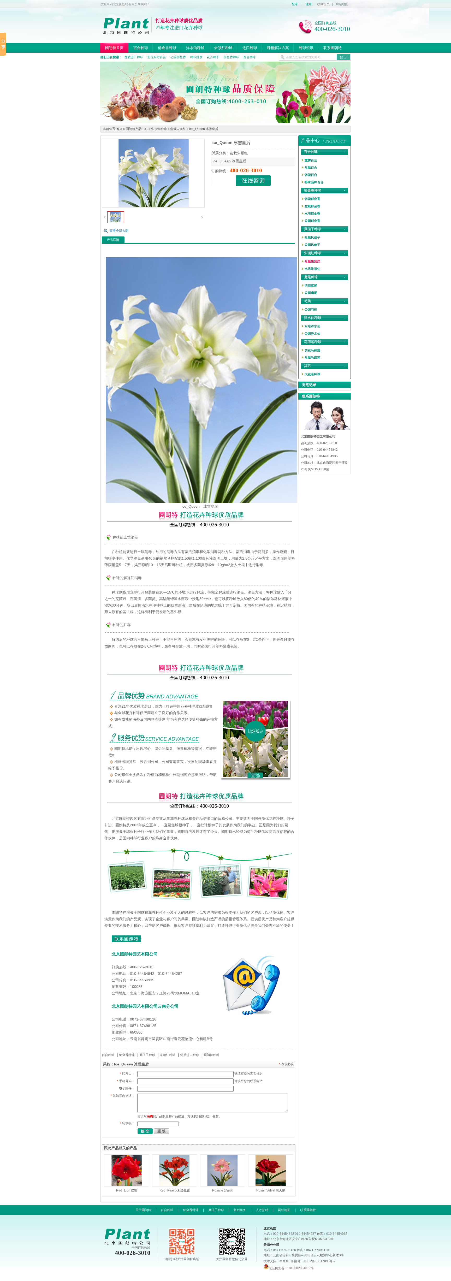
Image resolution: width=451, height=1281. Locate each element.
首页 (119, 129)
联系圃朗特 (332, 48)
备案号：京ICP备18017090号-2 (313, 1261)
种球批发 (196, 57)
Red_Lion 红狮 (126, 1190)
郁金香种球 (167, 48)
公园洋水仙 (312, 333)
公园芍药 (311, 309)
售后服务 (240, 1210)
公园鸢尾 (311, 293)
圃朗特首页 (114, 48)
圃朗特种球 (211, 1055)
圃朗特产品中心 (137, 129)
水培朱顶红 (312, 269)
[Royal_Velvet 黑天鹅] (270, 1170)
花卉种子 (213, 57)
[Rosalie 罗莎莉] (222, 1170)
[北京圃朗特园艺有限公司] (126, 32)
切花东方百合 (156, 57)
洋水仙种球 (195, 48)
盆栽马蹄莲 (312, 357)
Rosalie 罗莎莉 (222, 1190)
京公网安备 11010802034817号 (291, 1268)
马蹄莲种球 (312, 342)
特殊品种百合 (314, 182)
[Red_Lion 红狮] (126, 1170)
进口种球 (249, 48)
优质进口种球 (133, 57)
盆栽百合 (311, 167)
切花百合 (311, 175)
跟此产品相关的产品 (120, 1148)
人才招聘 (262, 1210)
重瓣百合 (311, 160)
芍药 (307, 301)
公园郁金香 (178, 57)
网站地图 (342, 4)
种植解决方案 (278, 48)
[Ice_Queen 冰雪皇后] (115, 222)
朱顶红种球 (223, 48)
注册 (309, 4)
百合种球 (140, 48)
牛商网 (284, 1261)
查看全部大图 (119, 231)
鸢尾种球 (311, 277)
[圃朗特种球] (225, 122)
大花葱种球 (312, 374)
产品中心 (310, 140)
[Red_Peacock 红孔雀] (174, 1170)
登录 (295, 4)
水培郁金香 (312, 213)
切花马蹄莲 (312, 350)
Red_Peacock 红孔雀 (174, 1190)
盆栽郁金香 (312, 206)
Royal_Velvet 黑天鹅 (270, 1190)
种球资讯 (306, 48)
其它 (307, 366)
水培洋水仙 (312, 326)
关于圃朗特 (143, 1210)
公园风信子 (312, 245)
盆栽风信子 (312, 237)
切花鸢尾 (311, 285)
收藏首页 (323, 4)
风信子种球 (147, 1055)
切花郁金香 (312, 199)
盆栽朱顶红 (178, 129)
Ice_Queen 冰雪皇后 (203, 129)
